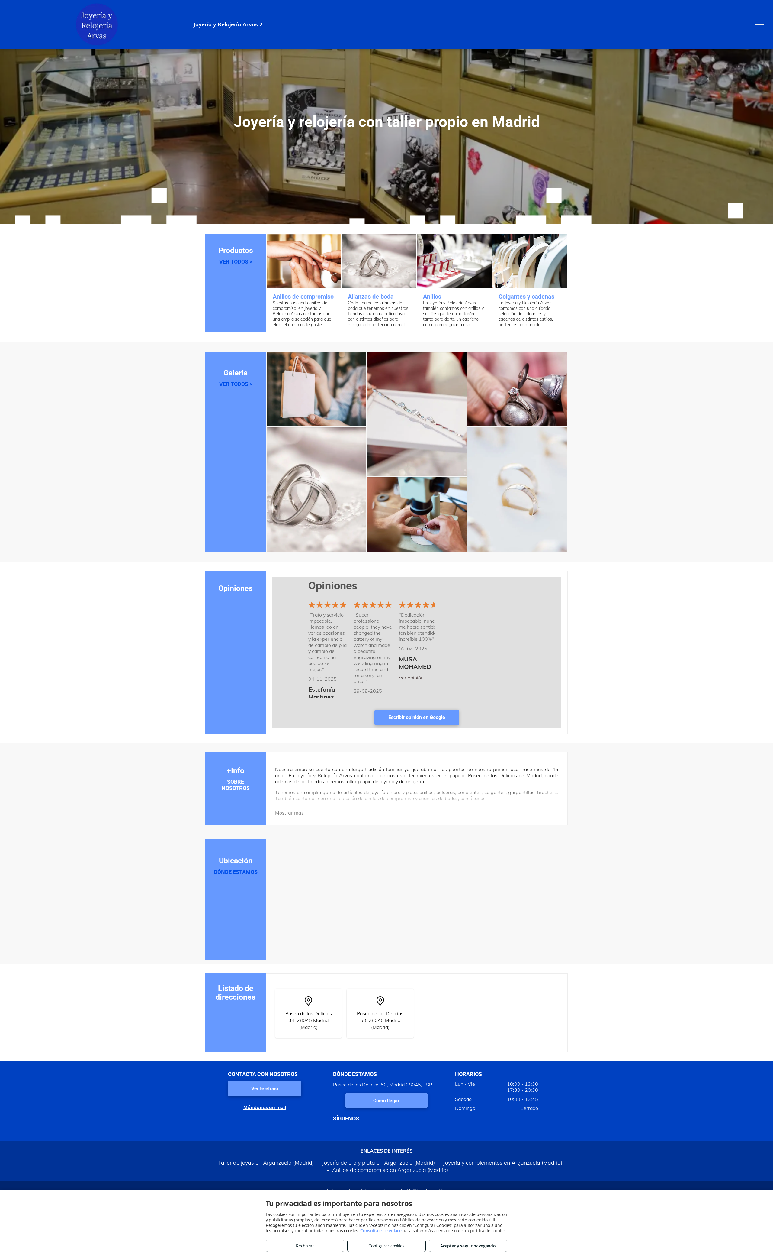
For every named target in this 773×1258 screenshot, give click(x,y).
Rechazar (305, 1246)
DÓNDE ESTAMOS (236, 872)
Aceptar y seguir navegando (468, 1246)
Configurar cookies (386, 1246)
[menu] (760, 24)
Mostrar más (289, 813)
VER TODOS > (235, 261)
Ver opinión (411, 678)
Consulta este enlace (380, 1231)
